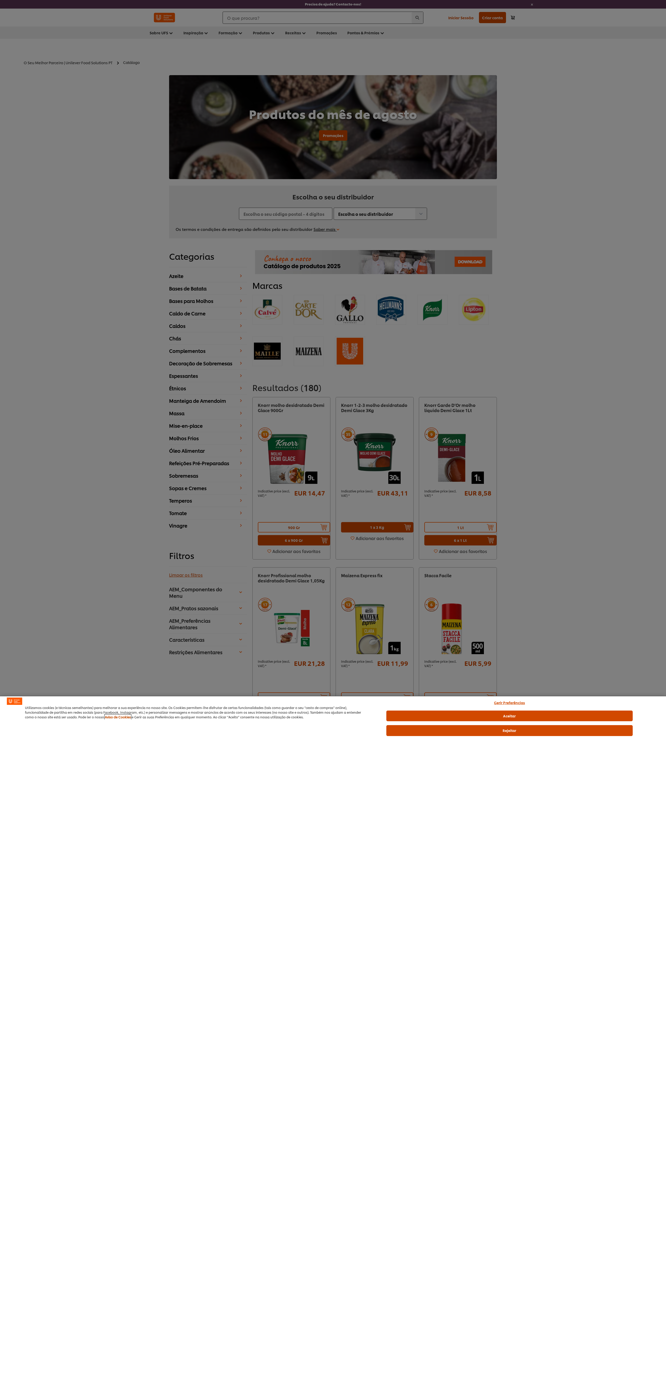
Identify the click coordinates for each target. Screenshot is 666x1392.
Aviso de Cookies (118, 717)
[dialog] (333, 1044)
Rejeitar (509, 730)
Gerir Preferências (509, 702)
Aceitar (509, 715)
